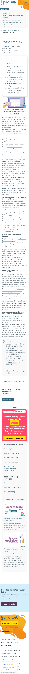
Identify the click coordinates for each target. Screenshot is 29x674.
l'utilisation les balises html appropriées (13, 230)
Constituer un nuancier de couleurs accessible (12, 519)
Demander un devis (14, 438)
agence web (11, 362)
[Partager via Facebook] (3, 394)
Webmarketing (9, 492)
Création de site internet (12, 487)
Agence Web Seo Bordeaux (10, 642)
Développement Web (11, 453)
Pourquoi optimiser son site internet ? (13, 550)
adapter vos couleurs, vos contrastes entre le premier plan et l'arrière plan (13, 291)
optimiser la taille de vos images (14, 240)
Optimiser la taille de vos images (11, 20)
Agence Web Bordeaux (9, 639)
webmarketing (9, 109)
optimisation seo (14, 113)
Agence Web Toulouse (9, 636)
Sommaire (5, 9)
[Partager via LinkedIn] (8, 394)
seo (13, 111)
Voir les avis (9, 670)
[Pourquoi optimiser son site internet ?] (14, 539)
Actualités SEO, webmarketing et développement (10, 468)
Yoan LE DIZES (11, 381)
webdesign (7, 111)
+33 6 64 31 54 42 (10, 623)
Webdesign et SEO (7, 13)
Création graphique (11, 462)
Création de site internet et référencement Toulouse (10, 658)
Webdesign (7, 46)
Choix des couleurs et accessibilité (12, 22)
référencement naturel (15, 147)
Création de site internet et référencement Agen (10, 651)
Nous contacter (9, 604)
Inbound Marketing (11, 457)
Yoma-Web (9, 618)
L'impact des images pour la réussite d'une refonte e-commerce (9, 399)
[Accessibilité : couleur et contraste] (14, 508)
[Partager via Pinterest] (6, 394)
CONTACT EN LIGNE (11, 628)
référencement (19, 109)
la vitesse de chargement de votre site (13, 317)
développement (20, 111)
